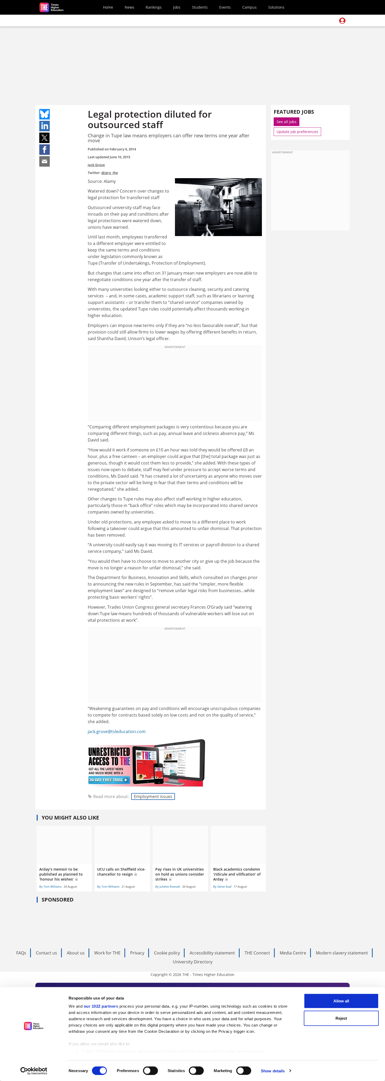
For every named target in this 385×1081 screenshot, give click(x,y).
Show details (273, 1070)
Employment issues (153, 796)
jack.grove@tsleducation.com (117, 731)
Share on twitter (44, 138)
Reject (341, 1018)
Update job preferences (297, 131)
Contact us (46, 953)
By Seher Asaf (222, 886)
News (129, 7)
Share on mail (44, 161)
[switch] (150, 1070)
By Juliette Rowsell (167, 886)
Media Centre (293, 953)
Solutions (276, 7)
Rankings (154, 7)
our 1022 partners (101, 1006)
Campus (249, 7)
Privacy (137, 953)
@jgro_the (109, 172)
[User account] (342, 20)
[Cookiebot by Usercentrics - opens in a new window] (34, 1071)
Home (108, 7)
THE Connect (257, 953)
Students (200, 7)
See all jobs (286, 121)
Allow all (341, 1001)
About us (76, 953)
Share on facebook (44, 149)
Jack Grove (96, 164)
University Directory (192, 962)
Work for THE (107, 953)
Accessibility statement (212, 953)
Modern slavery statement (342, 953)
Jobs (176, 7)
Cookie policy (167, 953)
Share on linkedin (44, 126)
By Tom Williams (50, 886)
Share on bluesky (44, 114)
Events (225, 7)
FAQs (21, 953)
